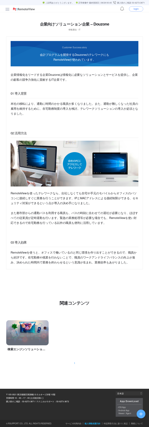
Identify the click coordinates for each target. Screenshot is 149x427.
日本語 (120, 393)
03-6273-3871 (138, 2)
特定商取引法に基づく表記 (116, 423)
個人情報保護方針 (93, 423)
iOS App (122, 407)
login (136, 8)
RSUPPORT (13, 423)
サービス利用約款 (73, 423)
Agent (128, 413)
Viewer (121, 413)
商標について (137, 423)
